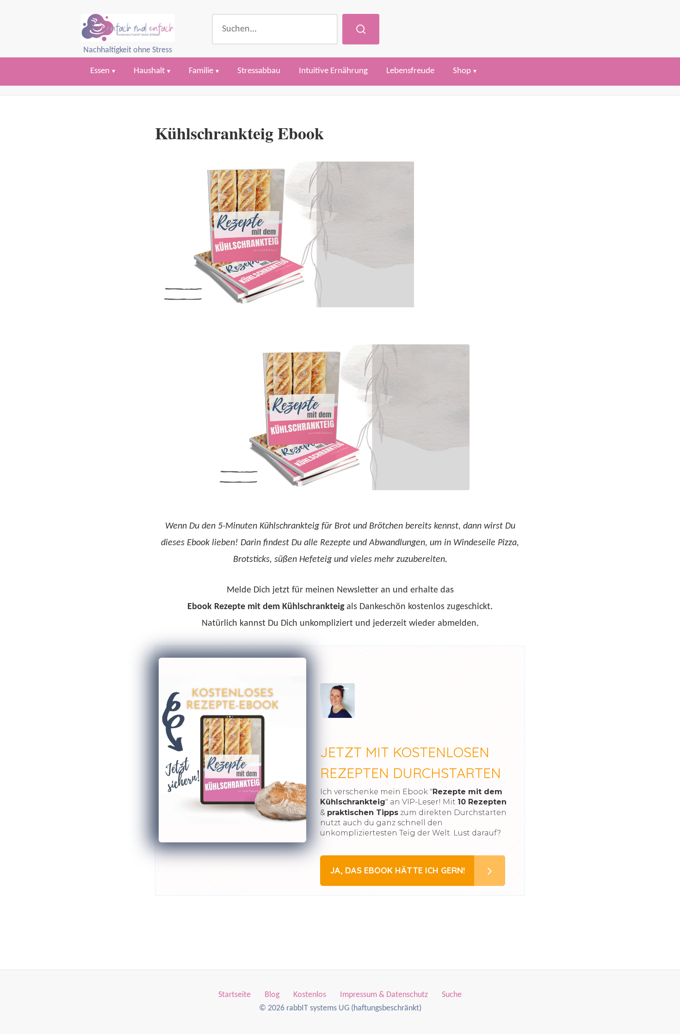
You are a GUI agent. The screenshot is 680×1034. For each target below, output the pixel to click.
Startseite (234, 994)
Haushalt (149, 71)
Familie (201, 71)
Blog (272, 994)
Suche (452, 994)
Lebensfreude (410, 71)
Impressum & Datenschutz (384, 994)
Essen (100, 71)
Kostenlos (309, 994)
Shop (462, 71)
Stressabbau (258, 71)
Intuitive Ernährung (333, 71)
